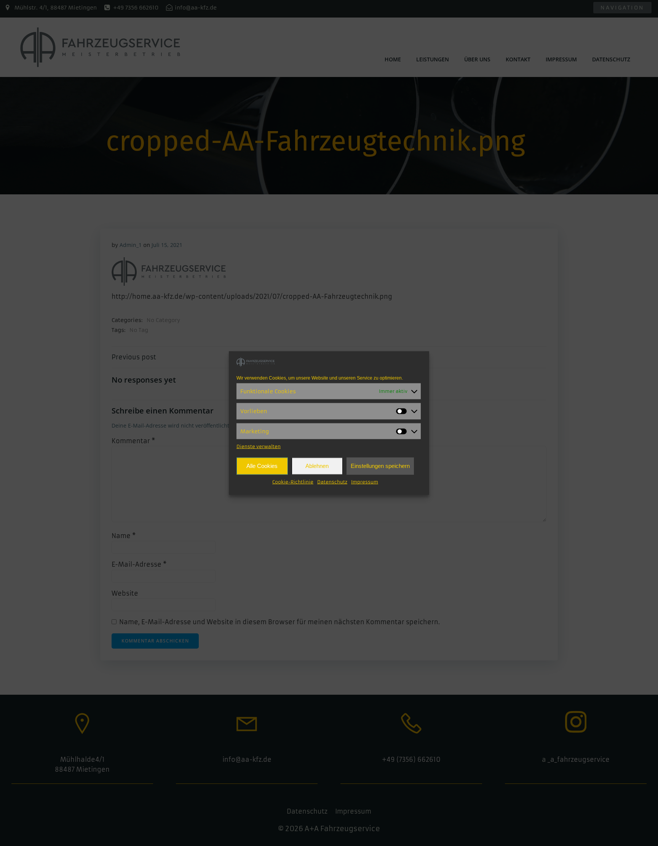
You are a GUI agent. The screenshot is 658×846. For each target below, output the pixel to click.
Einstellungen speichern (380, 466)
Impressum (364, 481)
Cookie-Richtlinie (292, 481)
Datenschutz (332, 481)
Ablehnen (317, 466)
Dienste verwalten (258, 446)
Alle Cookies (262, 466)
